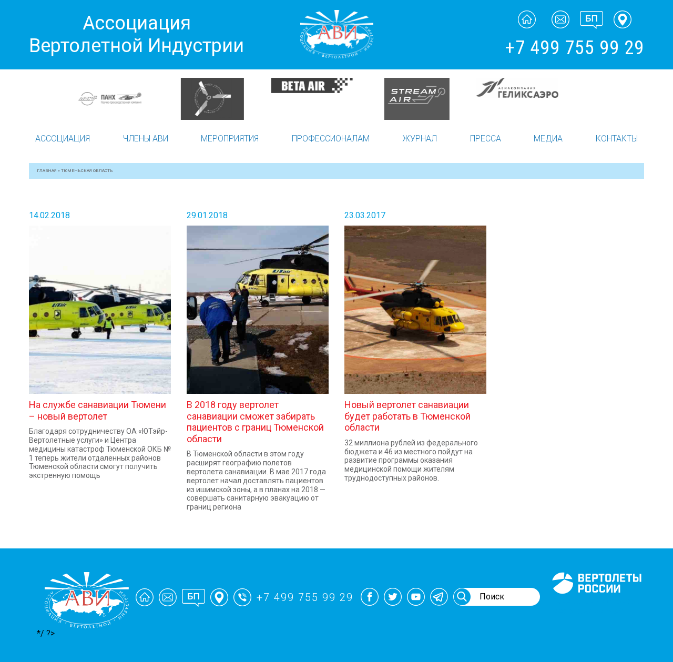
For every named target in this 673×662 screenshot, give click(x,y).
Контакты (617, 139)
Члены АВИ (145, 139)
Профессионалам (331, 139)
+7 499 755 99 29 (574, 48)
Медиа (548, 139)
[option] (80, 85)
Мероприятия (230, 139)
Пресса (485, 139)
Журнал (419, 139)
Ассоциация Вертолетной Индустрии (136, 34)
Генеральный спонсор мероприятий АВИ (595, 606)
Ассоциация (62, 139)
